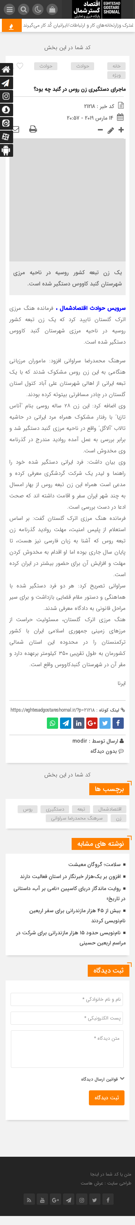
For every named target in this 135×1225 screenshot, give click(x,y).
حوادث (82, 66)
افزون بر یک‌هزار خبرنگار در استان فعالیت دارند (70, 876)
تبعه (81, 809)
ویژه (116, 75)
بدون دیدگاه (103, 751)
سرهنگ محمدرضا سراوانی (77, 818)
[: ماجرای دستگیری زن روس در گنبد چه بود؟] (15, 130)
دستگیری (55, 809)
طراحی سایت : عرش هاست (106, 1183)
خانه (116, 66)
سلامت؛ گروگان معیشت (94, 864)
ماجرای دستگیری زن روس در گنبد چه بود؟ (80, 89)
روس (28, 809)
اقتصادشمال (110, 809)
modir (79, 741)
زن (119, 818)
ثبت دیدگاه (106, 1098)
